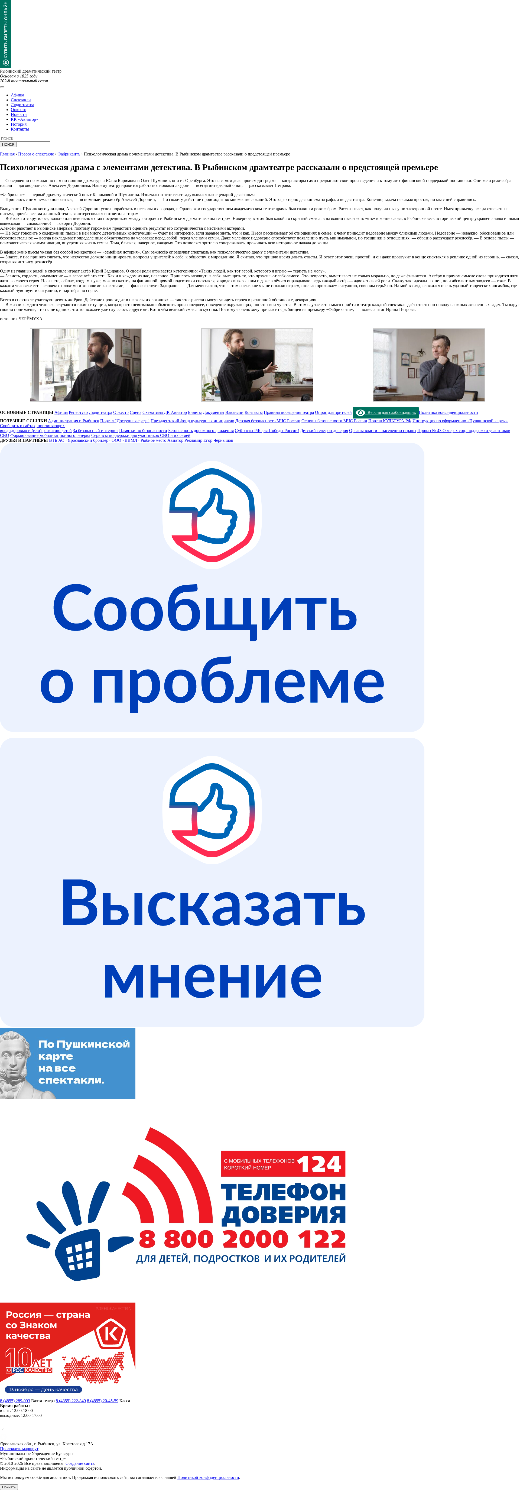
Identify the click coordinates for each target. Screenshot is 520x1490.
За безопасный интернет (95, 430)
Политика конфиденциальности (448, 412)
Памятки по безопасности (143, 430)
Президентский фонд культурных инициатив (192, 420)
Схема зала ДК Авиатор (164, 412)
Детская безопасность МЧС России (267, 420)
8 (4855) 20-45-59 (102, 1400)
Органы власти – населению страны (382, 430)
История (19, 124)
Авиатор (175, 440)
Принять (9, 1487)
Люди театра (22, 104)
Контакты (20, 129)
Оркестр (18, 109)
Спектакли (21, 100)
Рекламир (193, 440)
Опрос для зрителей (333, 412)
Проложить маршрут (19, 1448)
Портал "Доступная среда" (125, 420)
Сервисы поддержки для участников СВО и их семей (140, 435)
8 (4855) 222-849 (71, 1400)
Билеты (195, 412)
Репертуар (78, 412)
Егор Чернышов (218, 440)
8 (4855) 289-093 (15, 1400)
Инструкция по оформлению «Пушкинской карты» (460, 420)
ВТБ (53, 440)
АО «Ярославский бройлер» (84, 440)
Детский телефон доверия (324, 430)
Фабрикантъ (68, 154)
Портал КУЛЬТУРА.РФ (389, 420)
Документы (213, 412)
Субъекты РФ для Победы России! (267, 430)
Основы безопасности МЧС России (334, 420)
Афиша (17, 95)
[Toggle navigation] (2, 87)
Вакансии (234, 412)
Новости (19, 114)
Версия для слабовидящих (390, 412)
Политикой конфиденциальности (208, 1477)
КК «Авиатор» (24, 119)
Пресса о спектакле (36, 154)
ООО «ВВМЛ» (125, 440)
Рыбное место (153, 440)
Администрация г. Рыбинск (73, 420)
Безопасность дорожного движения (201, 430)
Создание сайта (80, 1463)
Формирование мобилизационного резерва (50, 435)
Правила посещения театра (289, 412)
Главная (7, 154)
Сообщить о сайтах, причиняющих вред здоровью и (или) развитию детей (36, 428)
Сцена (135, 412)
